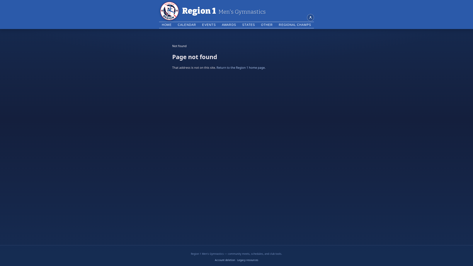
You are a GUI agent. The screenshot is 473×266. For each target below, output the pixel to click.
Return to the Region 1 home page (241, 68)
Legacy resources (247, 260)
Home (167, 24)
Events (209, 24)
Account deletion (225, 260)
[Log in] (310, 17)
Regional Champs (295, 24)
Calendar (187, 24)
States (248, 24)
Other (267, 24)
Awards (229, 24)
